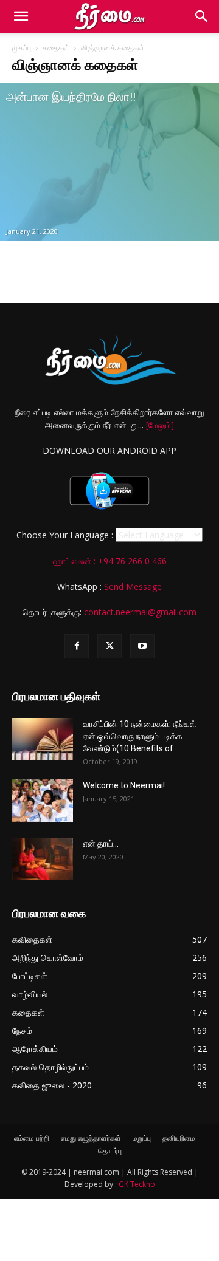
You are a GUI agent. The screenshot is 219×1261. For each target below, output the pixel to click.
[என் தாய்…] (42, 859)
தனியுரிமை (178, 1138)
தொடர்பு (110, 1151)
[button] (20, 16)
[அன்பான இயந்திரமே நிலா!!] (109, 162)
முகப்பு (21, 48)
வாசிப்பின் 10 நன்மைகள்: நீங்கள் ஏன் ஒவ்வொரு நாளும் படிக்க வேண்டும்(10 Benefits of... (139, 736)
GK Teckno (137, 1184)
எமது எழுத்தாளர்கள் (91, 1138)
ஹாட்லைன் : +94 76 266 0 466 (110, 561)
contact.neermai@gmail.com (140, 612)
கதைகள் (56, 48)
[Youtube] (142, 646)
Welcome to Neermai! (124, 785)
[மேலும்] (160, 425)
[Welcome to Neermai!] (42, 800)
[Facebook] (76, 646)
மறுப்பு (142, 1138)
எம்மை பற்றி (31, 1138)
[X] (109, 646)
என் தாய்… (101, 844)
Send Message (133, 586)
